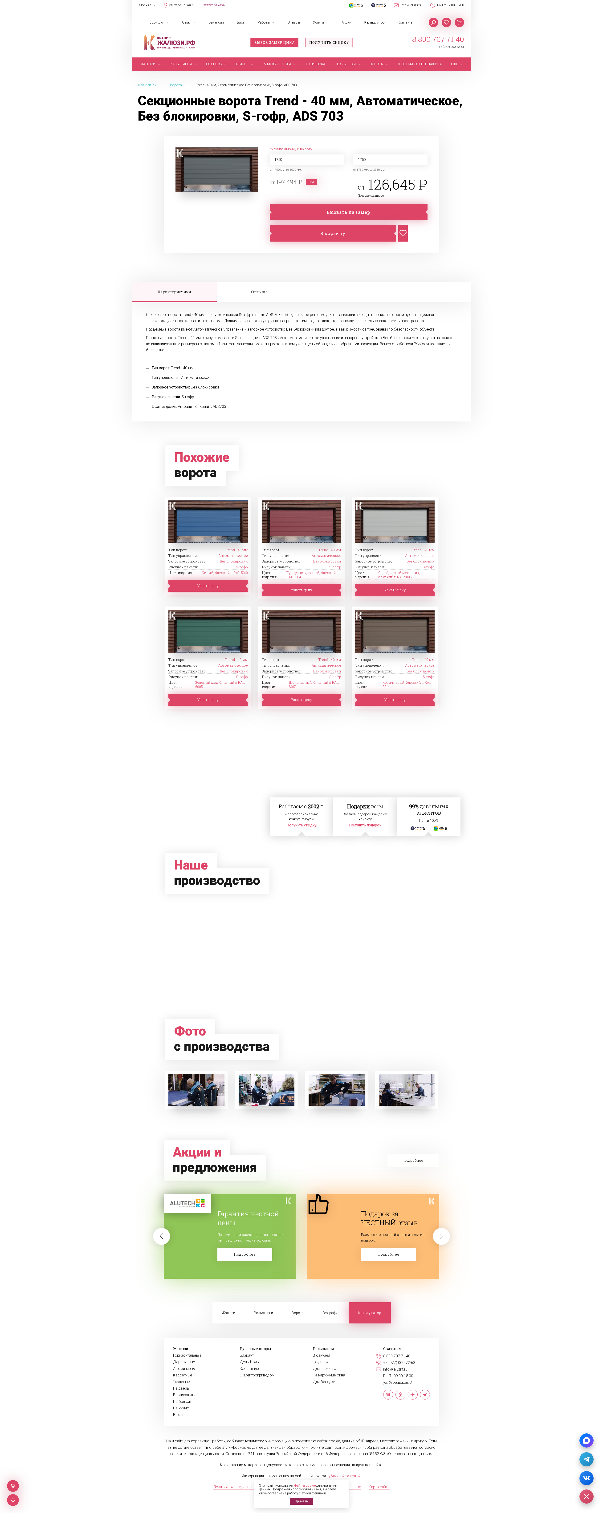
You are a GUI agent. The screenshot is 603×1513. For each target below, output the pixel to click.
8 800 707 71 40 (438, 39)
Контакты (405, 22)
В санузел (321, 1355)
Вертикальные (185, 1395)
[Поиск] (433, 22)
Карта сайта (379, 1487)
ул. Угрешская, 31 (182, 5)
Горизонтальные (187, 1355)
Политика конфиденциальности (240, 1487)
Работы (264, 22)
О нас (186, 22)
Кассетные (182, 1375)
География (330, 1313)
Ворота (298, 1313)
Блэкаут (247, 1355)
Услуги (318, 22)
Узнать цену (208, 585)
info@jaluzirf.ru (412, 5)
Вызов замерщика (274, 42)
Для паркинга (324, 1369)
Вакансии (216, 22)
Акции (346, 22)
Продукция (155, 22)
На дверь (181, 1388)
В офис (179, 1415)
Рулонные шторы (255, 1349)
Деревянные (184, 1362)
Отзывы (294, 22)
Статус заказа (214, 5)
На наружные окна (329, 1375)
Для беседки (324, 1382)
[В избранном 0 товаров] (446, 22)
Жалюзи (228, 1313)
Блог (240, 22)
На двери (321, 1362)
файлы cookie (305, 1485)
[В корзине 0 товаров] (459, 22)
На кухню (181, 1408)
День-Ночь (249, 1362)
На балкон (182, 1402)
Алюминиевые (185, 1369)
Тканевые (181, 1382)
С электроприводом (257, 1375)
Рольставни (263, 1313)
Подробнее (245, 1254)
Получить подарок (365, 825)
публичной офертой (344, 1476)
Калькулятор (374, 22)
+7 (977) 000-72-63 (451, 46)
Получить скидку (329, 42)
